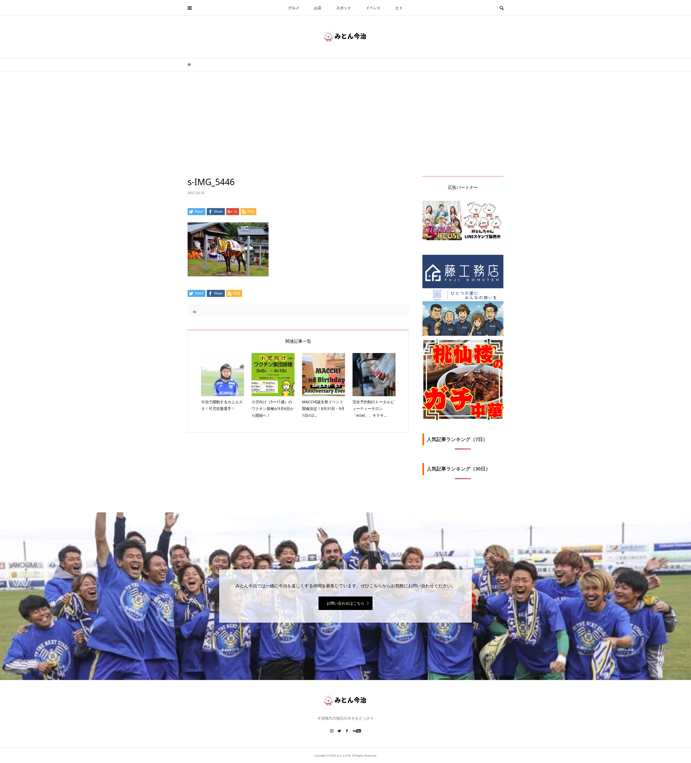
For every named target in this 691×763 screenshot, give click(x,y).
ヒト (399, 8)
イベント (373, 8)
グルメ (293, 8)
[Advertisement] (345, 135)
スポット (343, 8)
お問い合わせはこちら (345, 603)
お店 (317, 8)
